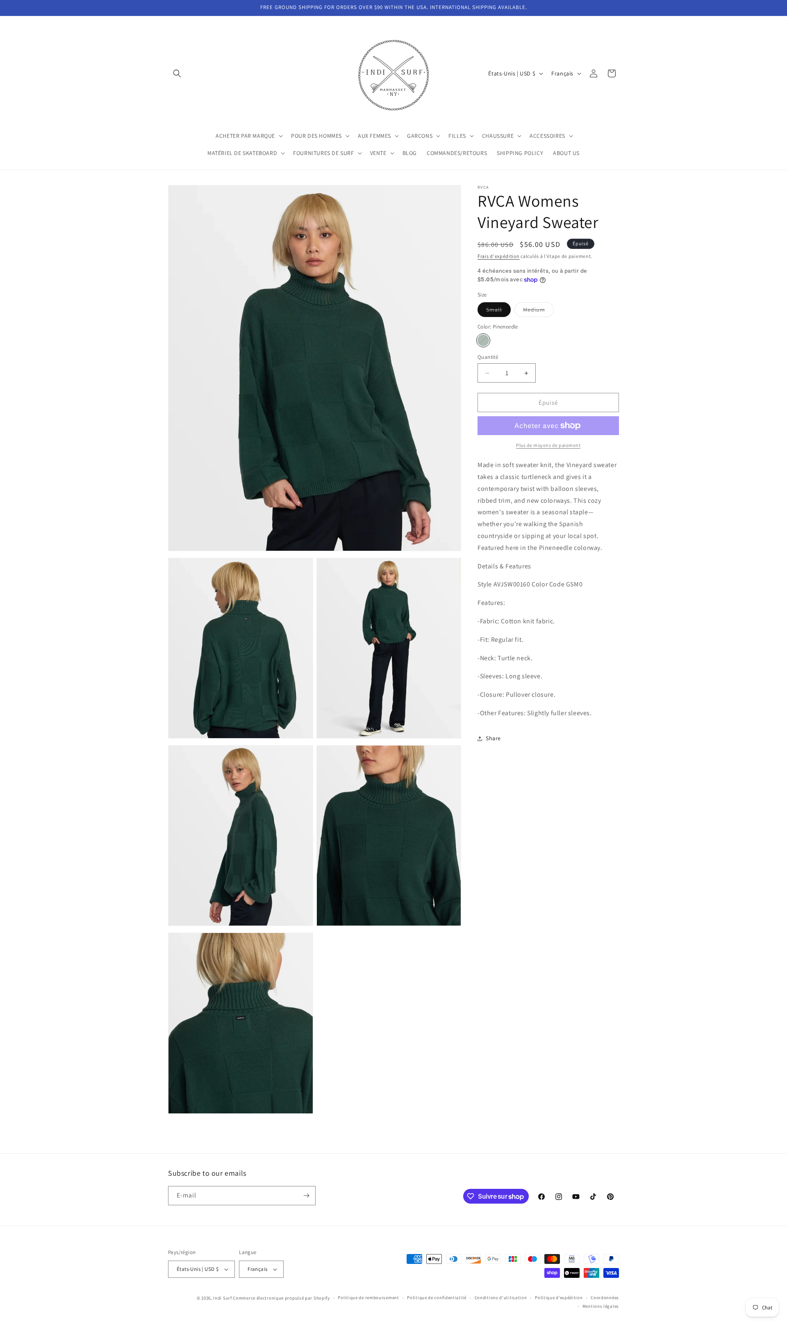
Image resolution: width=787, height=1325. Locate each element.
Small (498, 311)
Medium (538, 311)
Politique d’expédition (558, 1297)
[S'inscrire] (306, 1195)
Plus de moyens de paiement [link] (548, 445)
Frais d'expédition (499, 256)
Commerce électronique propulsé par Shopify (281, 1298)
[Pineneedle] (483, 340)
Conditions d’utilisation (501, 1297)
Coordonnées (605, 1297)
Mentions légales (600, 1306)
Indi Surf (222, 1298)
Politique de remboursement (368, 1297)
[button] (177, 73)
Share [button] (493, 738)
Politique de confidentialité (436, 1297)
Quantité (488, 356)
